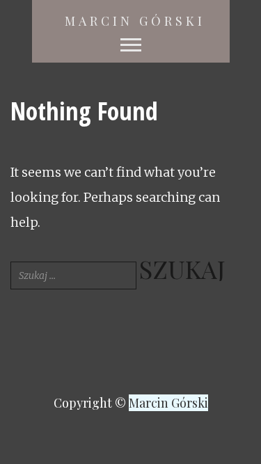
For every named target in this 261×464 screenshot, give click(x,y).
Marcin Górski (135, 21)
